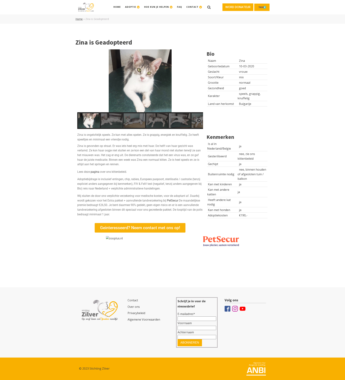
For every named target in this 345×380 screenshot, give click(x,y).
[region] (140, 89)
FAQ (179, 6)
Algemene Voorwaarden (144, 319)
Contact (192, 6)
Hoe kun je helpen (156, 6)
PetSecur (173, 200)
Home (117, 6)
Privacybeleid (136, 313)
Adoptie (130, 6)
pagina (95, 171)
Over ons (134, 307)
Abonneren (189, 342)
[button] (237, 7)
